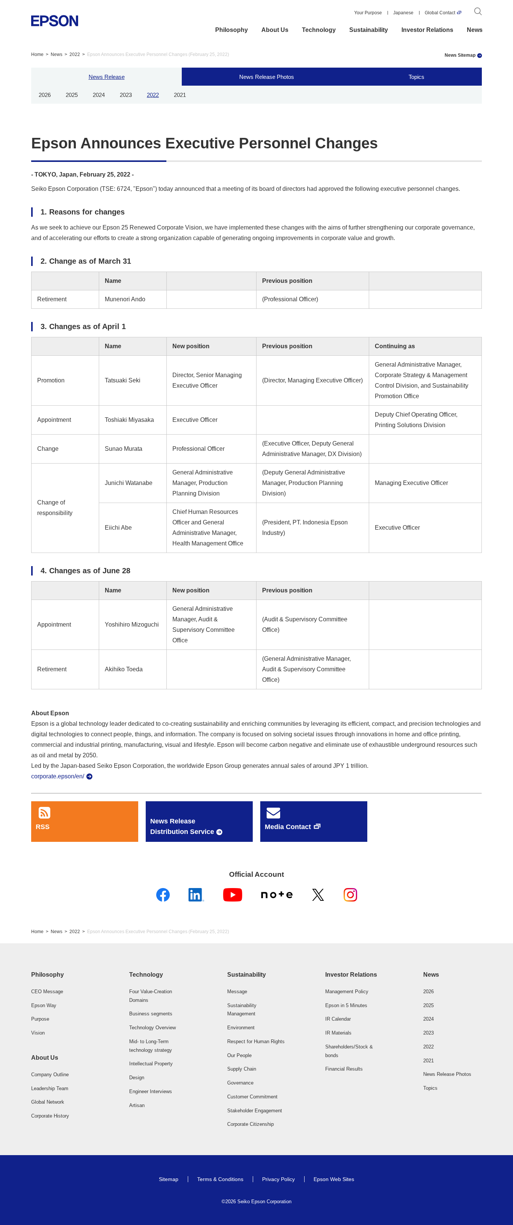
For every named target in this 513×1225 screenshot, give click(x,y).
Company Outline (50, 1074)
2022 (74, 54)
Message (237, 991)
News (475, 30)
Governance (240, 1083)
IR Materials (338, 1033)
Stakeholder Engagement (254, 1110)
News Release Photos (266, 76)
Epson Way (43, 1005)
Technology (319, 30)
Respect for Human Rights (256, 1041)
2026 (45, 94)
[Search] (478, 13)
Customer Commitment (252, 1097)
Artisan (137, 1105)
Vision (38, 1033)
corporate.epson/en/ (57, 776)
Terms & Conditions (220, 1179)
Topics (416, 76)
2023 (126, 94)
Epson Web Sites (334, 1179)
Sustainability (368, 30)
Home (37, 54)
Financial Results (344, 1069)
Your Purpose (368, 12)
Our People (239, 1055)
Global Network (47, 1102)
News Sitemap (460, 55)
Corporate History (50, 1116)
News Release (107, 76)
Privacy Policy (278, 1179)
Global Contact (440, 12)
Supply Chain (241, 1069)
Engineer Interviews (150, 1091)
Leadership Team (49, 1088)
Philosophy (231, 30)
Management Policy (346, 991)
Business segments (150, 1014)
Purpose (40, 1019)
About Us (274, 30)
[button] (60, 975)
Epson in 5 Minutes (346, 1005)
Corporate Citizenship (250, 1124)
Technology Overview (152, 1027)
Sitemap (168, 1179)
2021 (180, 94)
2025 (72, 94)
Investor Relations (427, 30)
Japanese (403, 12)
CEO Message (47, 991)
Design (136, 1077)
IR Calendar (338, 1019)
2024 (99, 94)
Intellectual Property (151, 1063)
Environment (241, 1027)
